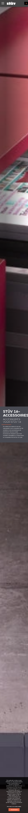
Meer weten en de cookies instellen (14, 806)
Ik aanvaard (14, 809)
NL (26, 3)
